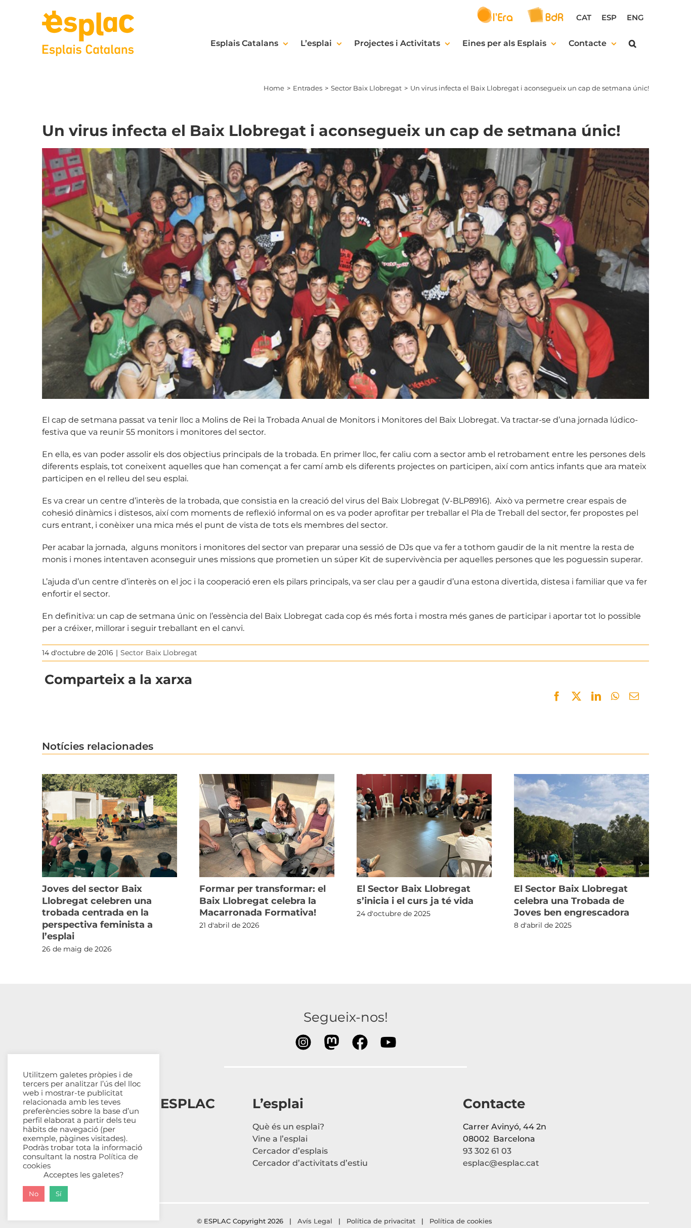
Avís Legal (314, 1221)
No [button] (33, 1194)
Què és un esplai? (288, 1126)
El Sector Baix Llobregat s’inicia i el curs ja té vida (423, 825)
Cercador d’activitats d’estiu (310, 1163)
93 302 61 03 (487, 1151)
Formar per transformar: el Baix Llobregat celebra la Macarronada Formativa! (266, 825)
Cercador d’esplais (290, 1151)
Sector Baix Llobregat (158, 652)
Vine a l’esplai (280, 1139)
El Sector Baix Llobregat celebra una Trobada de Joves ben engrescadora (581, 825)
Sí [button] (59, 1194)
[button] (632, 43)
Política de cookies (461, 1221)
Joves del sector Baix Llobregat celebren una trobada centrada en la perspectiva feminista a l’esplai (109, 825)
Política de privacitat (381, 1221)
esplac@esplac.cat (501, 1163)
